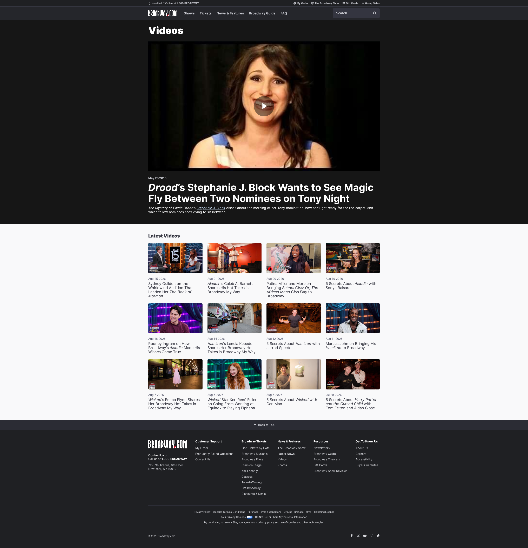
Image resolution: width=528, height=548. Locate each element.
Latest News (286, 453)
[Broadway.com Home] (162, 13)
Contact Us (156, 455)
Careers (361, 453)
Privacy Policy (202, 511)
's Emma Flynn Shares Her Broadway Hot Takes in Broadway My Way (174, 403)
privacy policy (266, 522)
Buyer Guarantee (367, 465)
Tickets (206, 13)
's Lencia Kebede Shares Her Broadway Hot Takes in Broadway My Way (231, 347)
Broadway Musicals (255, 453)
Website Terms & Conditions (229, 511)
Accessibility (364, 459)
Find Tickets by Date (256, 448)
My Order (302, 3)
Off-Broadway (251, 488)
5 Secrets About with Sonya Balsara (351, 285)
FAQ (283, 13)
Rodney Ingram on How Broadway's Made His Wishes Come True (174, 347)
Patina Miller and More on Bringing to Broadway (292, 289)
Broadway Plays (252, 459)
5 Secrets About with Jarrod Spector (293, 345)
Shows (189, 13)
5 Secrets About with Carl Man (291, 401)
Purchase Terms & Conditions (264, 511)
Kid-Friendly (250, 471)
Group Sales (372, 3)
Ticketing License (324, 511)
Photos (282, 465)
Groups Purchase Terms (297, 511)
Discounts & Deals (254, 493)
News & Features (230, 13)
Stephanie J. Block (211, 208)
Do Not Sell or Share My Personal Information (281, 517)
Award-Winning (252, 482)
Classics (247, 476)
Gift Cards (352, 3)
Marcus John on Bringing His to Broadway (351, 345)
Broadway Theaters (327, 459)
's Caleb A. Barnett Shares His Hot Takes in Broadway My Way (230, 287)
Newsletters (322, 448)
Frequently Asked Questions (214, 453)
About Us (362, 448)
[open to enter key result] (375, 13)
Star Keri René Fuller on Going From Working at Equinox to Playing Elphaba (232, 403)
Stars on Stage (252, 465)
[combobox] (356, 13)
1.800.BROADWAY (175, 3)
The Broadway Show (327, 3)
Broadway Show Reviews (330, 471)
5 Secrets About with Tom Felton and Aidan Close (351, 403)
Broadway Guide (262, 13)
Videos (282, 459)
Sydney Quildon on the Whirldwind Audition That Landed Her (170, 289)
